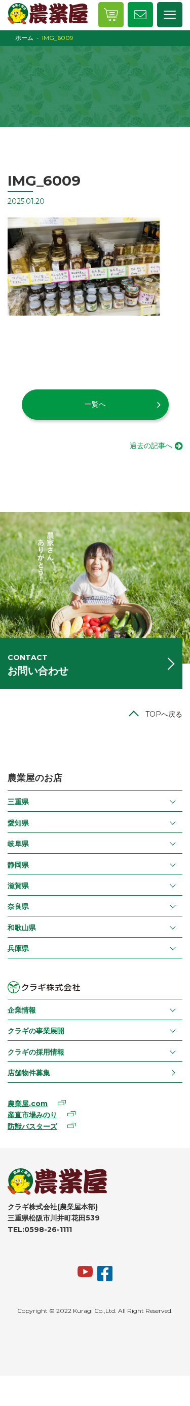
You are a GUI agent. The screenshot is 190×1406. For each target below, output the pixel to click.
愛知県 (18, 822)
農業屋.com (28, 1103)
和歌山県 (22, 927)
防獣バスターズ (32, 1126)
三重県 (18, 801)
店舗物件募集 (29, 1072)
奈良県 (18, 906)
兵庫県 (18, 948)
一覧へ (95, 404)
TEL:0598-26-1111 (40, 1229)
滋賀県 (18, 885)
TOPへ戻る (163, 714)
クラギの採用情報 (36, 1052)
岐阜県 (18, 843)
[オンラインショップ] (111, 14)
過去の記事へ (151, 445)
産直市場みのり (32, 1114)
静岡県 (18, 864)
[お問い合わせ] (140, 14)
